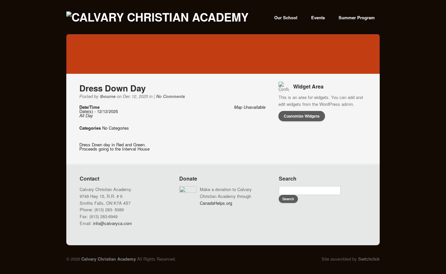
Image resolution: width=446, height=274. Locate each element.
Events (318, 17)
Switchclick (369, 259)
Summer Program (357, 17)
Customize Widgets (302, 116)
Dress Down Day (112, 88)
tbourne (108, 96)
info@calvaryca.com (112, 223)
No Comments (170, 96)
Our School (285, 17)
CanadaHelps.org (216, 203)
